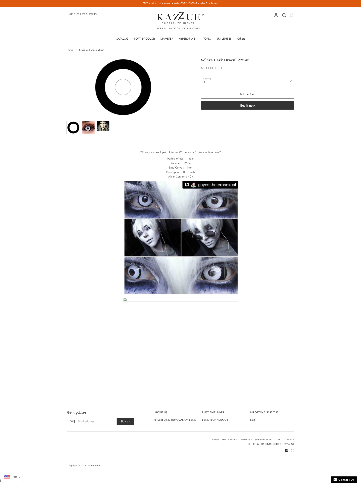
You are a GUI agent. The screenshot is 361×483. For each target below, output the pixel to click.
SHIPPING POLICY (264, 439)
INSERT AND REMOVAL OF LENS (175, 420)
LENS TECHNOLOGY (215, 420)
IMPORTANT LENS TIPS (264, 412)
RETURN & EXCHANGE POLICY (264, 444)
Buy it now (247, 105)
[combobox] (247, 80)
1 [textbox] (204, 82)
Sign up (125, 421)
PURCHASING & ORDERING (237, 439)
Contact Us (345, 479)
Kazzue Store (93, 465)
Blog (252, 420)
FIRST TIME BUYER (213, 412)
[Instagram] (291, 450)
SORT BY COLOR (144, 39)
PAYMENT (289, 444)
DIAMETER (166, 39)
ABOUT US (160, 412)
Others (241, 39)
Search (215, 439)
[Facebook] (285, 450)
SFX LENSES (223, 39)
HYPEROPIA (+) (188, 39)
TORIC (207, 39)
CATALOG (122, 39)
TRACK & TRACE (285, 439)
